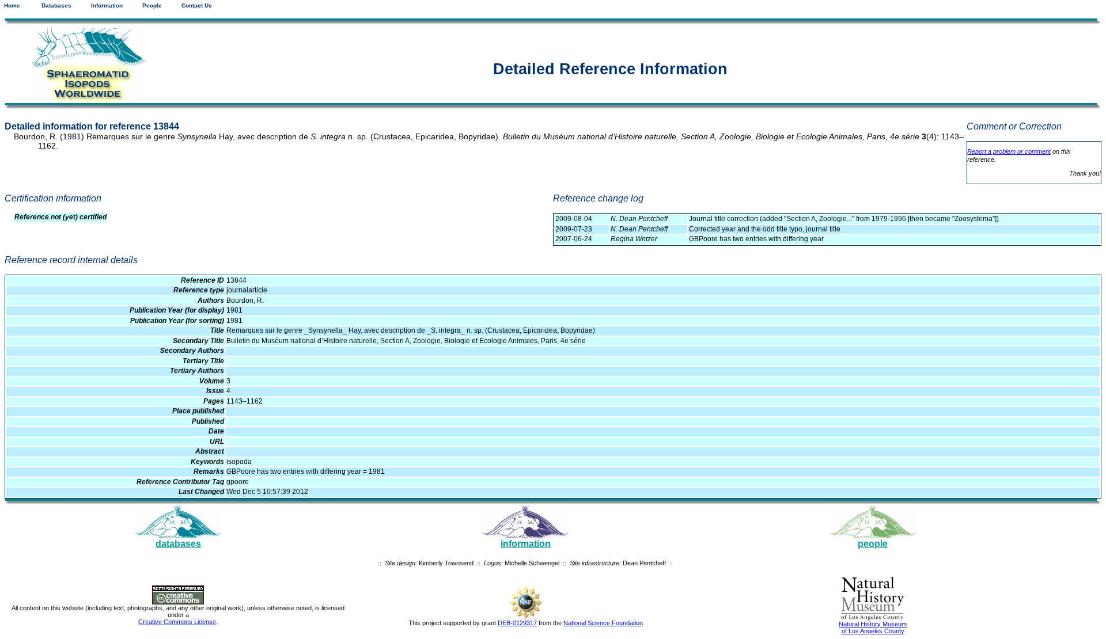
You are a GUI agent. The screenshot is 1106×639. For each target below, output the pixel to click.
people (873, 544)
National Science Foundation (603, 622)
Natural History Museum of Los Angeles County (873, 627)
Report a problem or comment (1009, 151)
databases (178, 544)
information (526, 544)
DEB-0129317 (517, 622)
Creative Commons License (177, 621)
